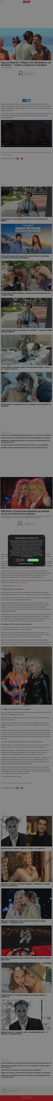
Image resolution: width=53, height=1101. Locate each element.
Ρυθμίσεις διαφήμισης (37, 553)
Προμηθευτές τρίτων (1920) (26, 547)
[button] (26, 563)
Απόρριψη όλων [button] (20, 560)
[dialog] (26, 550)
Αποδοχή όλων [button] (33, 560)
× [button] (43, 536)
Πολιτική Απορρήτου (28, 556)
